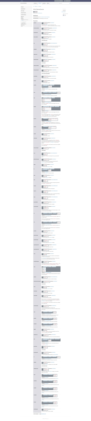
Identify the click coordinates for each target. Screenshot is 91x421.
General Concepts (23, 12)
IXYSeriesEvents (54, 334)
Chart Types (22, 10)
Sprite (46, 49)
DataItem (46, 59)
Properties (64, 11)
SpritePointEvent (57, 106)
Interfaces (39, 6)
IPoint (44, 99)
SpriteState (56, 354)
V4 (33, 6)
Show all (22, 20)
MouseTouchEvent (54, 92)
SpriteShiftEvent (52, 106)
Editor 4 (48, 3)
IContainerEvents (53, 49)
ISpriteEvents (53, 32)
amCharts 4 (40, 3)
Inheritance (64, 10)
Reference (22, 16)
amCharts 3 (44, 3)
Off (65, 15)
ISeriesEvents (53, 59)
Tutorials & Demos (23, 14)
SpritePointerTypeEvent (46, 106)
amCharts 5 (35, 3)
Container (44, 258)
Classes (22, 17)
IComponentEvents (54, 65)
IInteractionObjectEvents (48, 94)
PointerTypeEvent (45, 92)
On (63, 15)
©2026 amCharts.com (45, 418)
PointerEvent (49, 92)
